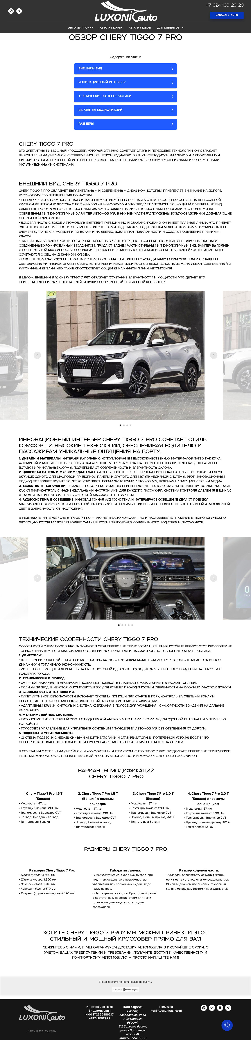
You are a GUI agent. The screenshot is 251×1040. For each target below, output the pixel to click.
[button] (227, 15)
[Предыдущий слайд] (37, 355)
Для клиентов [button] (169, 28)
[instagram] (204, 1009)
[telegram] (228, 1009)
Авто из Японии (81, 28)
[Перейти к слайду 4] (130, 425)
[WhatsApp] (11, 11)
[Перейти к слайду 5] (132, 625)
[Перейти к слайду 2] (124, 425)
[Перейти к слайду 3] (127, 425)
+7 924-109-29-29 (225, 5)
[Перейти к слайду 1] (120, 425)
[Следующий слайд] (213, 355)
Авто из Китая (140, 28)
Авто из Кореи (111, 28)
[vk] (212, 1009)
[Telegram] (19, 11)
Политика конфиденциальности (166, 1009)
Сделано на (118, 990)
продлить (145, 981)
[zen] (220, 1009)
